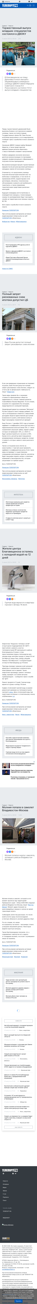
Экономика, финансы (10, 479)
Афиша (5, 1190)
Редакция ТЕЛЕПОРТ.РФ (10, 210)
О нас (4, 1194)
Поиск (4, 1200)
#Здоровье (23, 1091)
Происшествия (8, 957)
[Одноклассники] (12, 74)
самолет (25, 957)
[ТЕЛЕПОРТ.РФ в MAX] (19, 1)
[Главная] (10, 5)
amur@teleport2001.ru (8, 1269)
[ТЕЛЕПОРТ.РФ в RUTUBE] (31, 1)
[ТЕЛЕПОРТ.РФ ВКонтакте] (24, 1)
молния (17, 957)
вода (17, 714)
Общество (6, 221)
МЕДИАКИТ (6, 1217)
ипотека (22, 479)
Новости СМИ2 (7, 268)
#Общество (23, 1102)
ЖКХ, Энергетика (8, 714)
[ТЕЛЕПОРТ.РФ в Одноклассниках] (27, 1)
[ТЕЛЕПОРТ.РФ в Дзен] (29, 1)
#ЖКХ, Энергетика (24, 1030)
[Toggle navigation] (33, 5)
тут (13, 696)
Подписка (6, 1197)
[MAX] (7, 74)
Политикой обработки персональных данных (19, 1297)
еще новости (18, 1127)
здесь (11, 692)
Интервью (6, 1184)
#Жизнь (21, 1040)
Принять (18, 1301)
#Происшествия (25, 1070)
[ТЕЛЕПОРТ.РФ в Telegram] (22, 1)
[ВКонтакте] (10, 74)
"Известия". (11, 392)
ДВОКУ (13, 221)
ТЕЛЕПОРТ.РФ (7, 218)
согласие (30, 1290)
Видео (4, 1187)
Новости (5, 1181)
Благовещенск (22, 221)
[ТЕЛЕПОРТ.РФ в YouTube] (34, 1)
